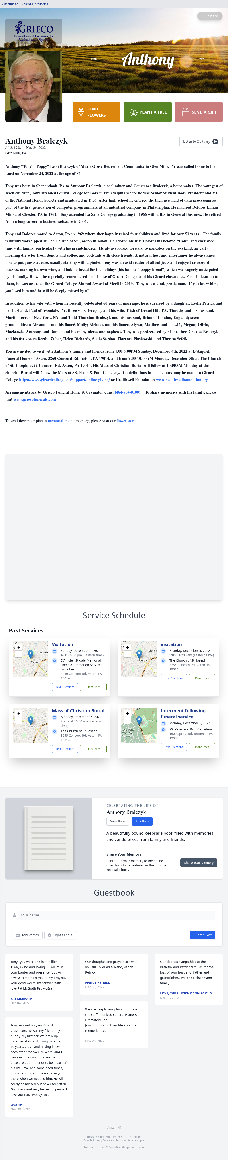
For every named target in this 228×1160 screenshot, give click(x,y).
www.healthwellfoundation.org (182, 379)
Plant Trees (93, 687)
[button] (30, 654)
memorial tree (59, 420)
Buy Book (142, 821)
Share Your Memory (199, 862)
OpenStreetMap (119, 1147)
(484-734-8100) (128, 392)
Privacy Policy (101, 1140)
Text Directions (65, 687)
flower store (126, 420)
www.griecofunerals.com (35, 399)
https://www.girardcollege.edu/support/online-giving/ (65, 379)
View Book (117, 821)
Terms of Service (126, 1140)
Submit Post (203, 935)
